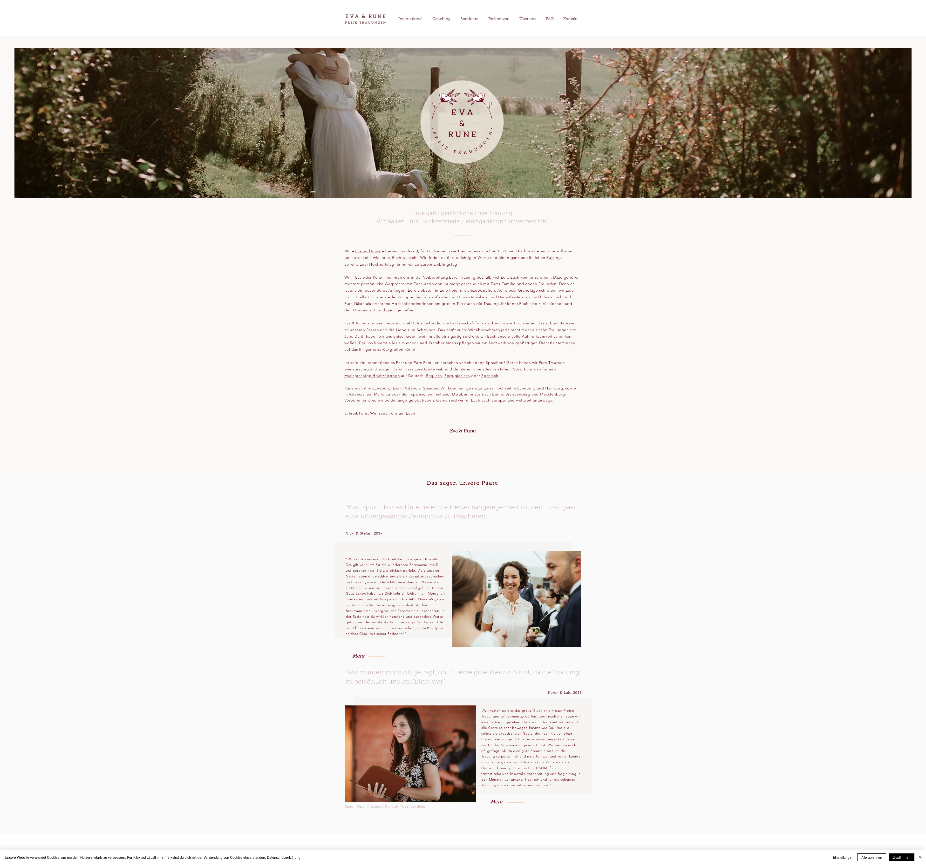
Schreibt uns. (356, 413)
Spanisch (489, 375)
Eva (358, 277)
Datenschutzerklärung (283, 857)
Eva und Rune (368, 251)
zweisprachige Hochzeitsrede (372, 375)
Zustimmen (901, 857)
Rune (377, 277)
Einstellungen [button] (843, 857)
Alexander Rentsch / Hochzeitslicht (396, 806)
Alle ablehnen (871, 857)
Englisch (434, 375)
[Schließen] (920, 857)
